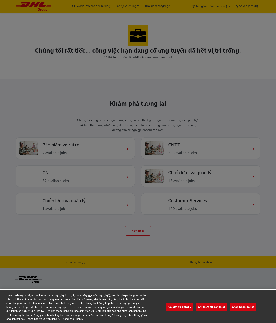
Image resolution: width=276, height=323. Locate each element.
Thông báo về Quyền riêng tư (43, 318)
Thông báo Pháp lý (72, 318)
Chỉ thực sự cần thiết (211, 306)
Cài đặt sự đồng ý (179, 306)
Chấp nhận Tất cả (243, 306)
